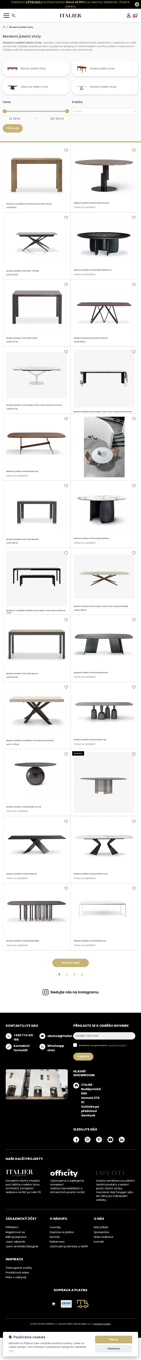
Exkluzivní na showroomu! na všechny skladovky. (64, 2)
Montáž (55, 1238)
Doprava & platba (62, 1233)
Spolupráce (101, 1233)
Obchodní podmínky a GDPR (69, 1248)
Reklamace (57, 1243)
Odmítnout (114, 1348)
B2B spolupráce (16, 1238)
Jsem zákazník (15, 1243)
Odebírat (83, 1057)
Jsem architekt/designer (22, 1248)
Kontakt (99, 1243)
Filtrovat (13, 129)
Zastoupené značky (19, 1269)
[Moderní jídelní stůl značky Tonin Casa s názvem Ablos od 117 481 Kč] (104, 783)
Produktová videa (17, 1274)
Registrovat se (15, 1233)
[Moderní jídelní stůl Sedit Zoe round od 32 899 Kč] (104, 448)
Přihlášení (12, 1228)
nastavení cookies (102, 1325)
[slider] (5, 112)
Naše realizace (103, 1238)
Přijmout (113, 1339)
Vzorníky (55, 1228)
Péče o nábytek (16, 1278)
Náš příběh (101, 1228)
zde (11, 1350)
